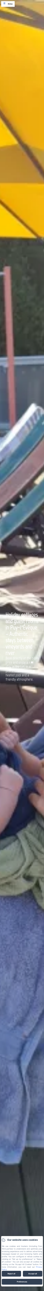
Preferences (22, 1282)
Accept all (32, 1273)
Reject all (11, 1273)
